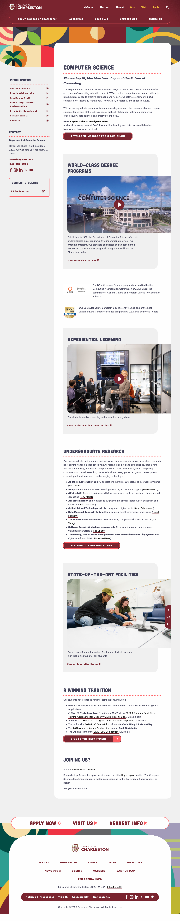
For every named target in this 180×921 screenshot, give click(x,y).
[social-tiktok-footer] (152, 898)
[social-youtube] (31, 171)
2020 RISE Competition (96, 724)
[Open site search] (167, 7)
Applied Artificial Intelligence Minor (89, 121)
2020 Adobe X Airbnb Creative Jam (91, 728)
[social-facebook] (11, 171)
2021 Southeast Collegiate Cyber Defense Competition (105, 720)
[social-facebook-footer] (126, 898)
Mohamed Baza (102, 538)
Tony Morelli (86, 497)
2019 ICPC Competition (106, 732)
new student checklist (83, 769)
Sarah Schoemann (143, 508)
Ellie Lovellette (87, 504)
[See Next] (168, 609)
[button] (119, 204)
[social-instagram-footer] (131, 898)
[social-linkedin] (21, 171)
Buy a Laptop (128, 775)
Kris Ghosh (98, 531)
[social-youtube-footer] (147, 898)
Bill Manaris (75, 485)
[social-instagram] (16, 171)
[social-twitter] (26, 171)
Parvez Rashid (150, 489)
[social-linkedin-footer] (137, 898)
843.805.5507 (114, 887)
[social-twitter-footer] (142, 898)
